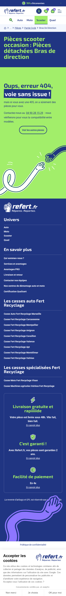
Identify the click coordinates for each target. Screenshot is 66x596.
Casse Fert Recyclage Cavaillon (20, 335)
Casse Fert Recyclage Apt (17, 346)
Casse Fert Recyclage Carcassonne (22, 319)
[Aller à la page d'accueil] (14, 11)
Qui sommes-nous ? (14, 258)
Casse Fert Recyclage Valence (19, 341)
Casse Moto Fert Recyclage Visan (21, 380)
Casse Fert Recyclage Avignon (19, 330)
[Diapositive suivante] (61, 3)
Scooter (8, 235)
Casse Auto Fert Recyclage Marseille (22, 313)
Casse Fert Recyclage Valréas (19, 357)
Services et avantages (15, 263)
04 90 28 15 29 (34, 112)
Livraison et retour (13, 274)
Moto (6, 231)
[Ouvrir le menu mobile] (59, 11)
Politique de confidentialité (33, 544)
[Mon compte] (39, 11)
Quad (6, 239)
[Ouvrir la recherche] (12, 20)
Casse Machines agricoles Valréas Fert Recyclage (29, 385)
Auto (6, 227)
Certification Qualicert (15, 291)
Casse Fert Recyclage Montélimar (21, 352)
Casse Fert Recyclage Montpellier (21, 324)
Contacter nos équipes (15, 280)
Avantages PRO (12, 269)
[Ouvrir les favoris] (46, 11)
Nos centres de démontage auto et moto (24, 285)
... (11, 27)
